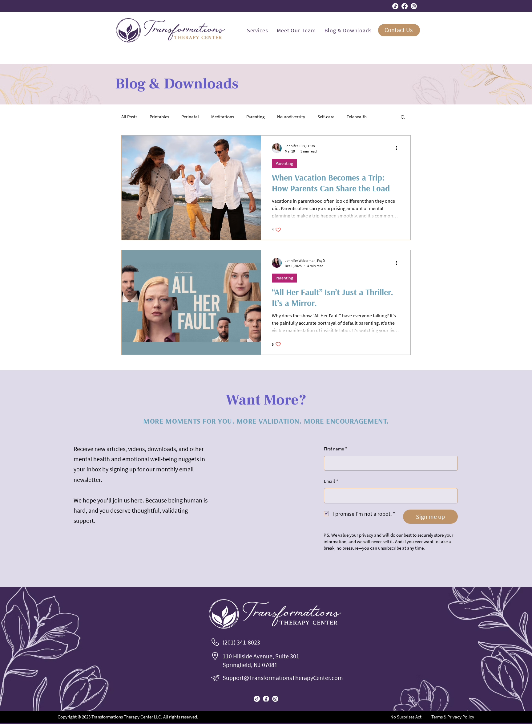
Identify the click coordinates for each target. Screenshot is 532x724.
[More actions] (398, 148)
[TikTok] (395, 6)
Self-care (325, 117)
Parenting (255, 117)
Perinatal (190, 117)
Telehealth (357, 117)
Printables (159, 117)
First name (335, 449)
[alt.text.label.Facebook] (404, 6)
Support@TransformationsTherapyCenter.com (283, 677)
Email (331, 481)
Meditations (222, 117)
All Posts (129, 117)
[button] (403, 117)
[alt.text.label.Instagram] (414, 6)
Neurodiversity (291, 117)
